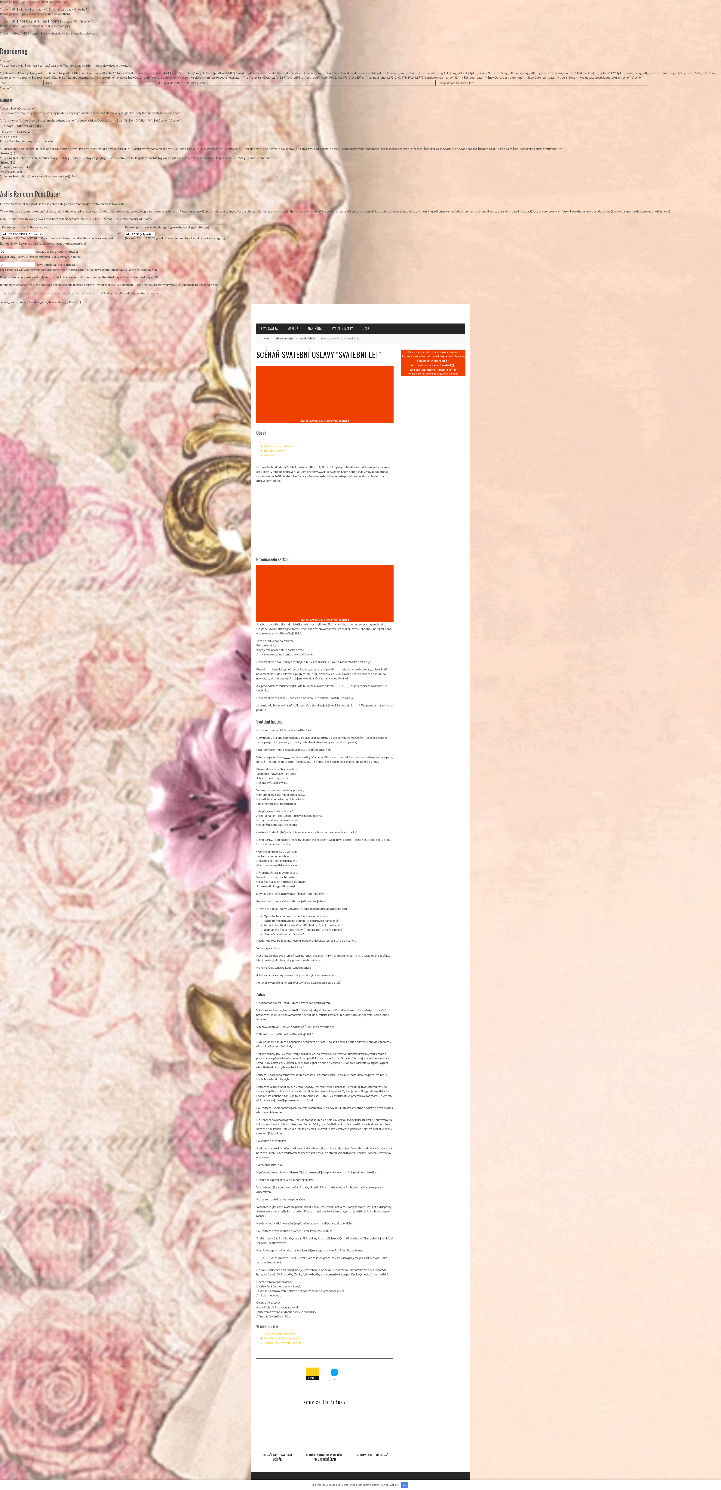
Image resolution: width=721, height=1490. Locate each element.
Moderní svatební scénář (280, 1333)
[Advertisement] (325, 392)
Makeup (293, 328)
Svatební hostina (274, 450)
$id (4, 83)
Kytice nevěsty (342, 328)
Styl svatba (269, 328)
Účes (366, 328)
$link (48, 83)
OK (405, 1484)
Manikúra (315, 328)
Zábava (269, 455)
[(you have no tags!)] (360, 171)
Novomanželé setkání (278, 446)
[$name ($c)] (360, 153)
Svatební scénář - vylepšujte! (282, 1338)
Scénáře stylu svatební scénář (282, 1342)
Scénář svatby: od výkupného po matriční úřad (324, 1457)
